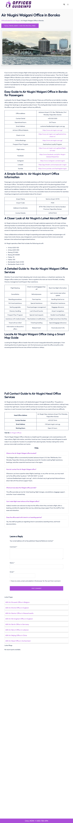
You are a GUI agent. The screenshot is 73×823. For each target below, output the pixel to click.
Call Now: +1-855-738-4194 (36, 821)
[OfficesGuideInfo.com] (18, 4)
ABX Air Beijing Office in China (16, 635)
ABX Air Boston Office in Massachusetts (19, 613)
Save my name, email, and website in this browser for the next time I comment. (36, 581)
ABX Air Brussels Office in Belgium (17, 602)
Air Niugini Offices (15, 433)
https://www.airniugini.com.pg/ (52, 130)
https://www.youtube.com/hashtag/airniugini (52, 168)
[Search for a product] (64, 4)
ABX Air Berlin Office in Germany (17, 624)
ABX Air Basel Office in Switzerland (17, 641)
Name (12, 563)
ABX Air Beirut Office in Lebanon (17, 630)
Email (12, 572)
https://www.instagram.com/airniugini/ (52, 161)
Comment (13, 547)
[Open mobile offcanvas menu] (68, 4)
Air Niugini (16, 20)
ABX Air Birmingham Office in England (18, 619)
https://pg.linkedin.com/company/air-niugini (53, 164)
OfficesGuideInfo (6, 20)
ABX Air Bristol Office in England (16, 608)
